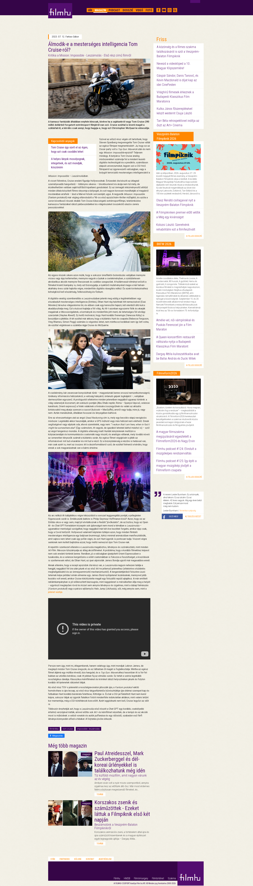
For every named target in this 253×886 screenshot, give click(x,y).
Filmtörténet (158, 878)
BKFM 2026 (164, 244)
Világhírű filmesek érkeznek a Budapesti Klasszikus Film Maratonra (175, 96)
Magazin (100, 10)
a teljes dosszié (194, 236)
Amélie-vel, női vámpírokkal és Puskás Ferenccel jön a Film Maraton (175, 324)
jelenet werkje (55, 592)
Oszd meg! (173, 516)
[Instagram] (169, 10)
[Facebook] (158, 10)
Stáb (53, 859)
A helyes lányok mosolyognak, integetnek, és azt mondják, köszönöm (68, 163)
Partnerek (65, 859)
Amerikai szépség (188, 510)
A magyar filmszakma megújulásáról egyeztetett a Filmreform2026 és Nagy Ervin (175, 436)
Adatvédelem (105, 859)
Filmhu (117, 878)
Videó (139, 10)
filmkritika (54, 729)
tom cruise (68, 729)
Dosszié (128, 10)
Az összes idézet (193, 516)
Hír (90, 10)
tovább (100, 794)
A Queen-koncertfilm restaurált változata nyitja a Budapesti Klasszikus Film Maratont (175, 341)
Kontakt (90, 859)
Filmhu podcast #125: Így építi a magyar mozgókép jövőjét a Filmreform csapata (176, 465)
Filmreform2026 (167, 373)
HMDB (127, 878)
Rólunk (77, 859)
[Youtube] (164, 10)
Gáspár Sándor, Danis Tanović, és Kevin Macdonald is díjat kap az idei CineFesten (177, 80)
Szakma (172, 878)
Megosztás (57, 736)
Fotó (149, 10)
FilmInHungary (141, 878)
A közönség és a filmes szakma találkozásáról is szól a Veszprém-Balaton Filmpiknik (178, 51)
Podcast (114, 10)
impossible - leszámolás (88, 729)
